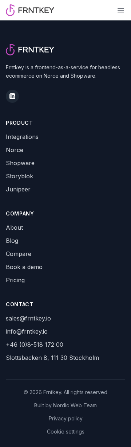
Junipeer (18, 189)
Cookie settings (65, 431)
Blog (12, 240)
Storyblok (19, 176)
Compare (18, 253)
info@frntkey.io (27, 331)
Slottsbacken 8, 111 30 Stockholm (52, 357)
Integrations (22, 136)
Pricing (15, 280)
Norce (14, 149)
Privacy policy (66, 418)
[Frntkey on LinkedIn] (12, 96)
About (14, 227)
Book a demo (24, 267)
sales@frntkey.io (28, 318)
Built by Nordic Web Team (65, 405)
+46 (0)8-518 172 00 (34, 344)
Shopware (20, 163)
